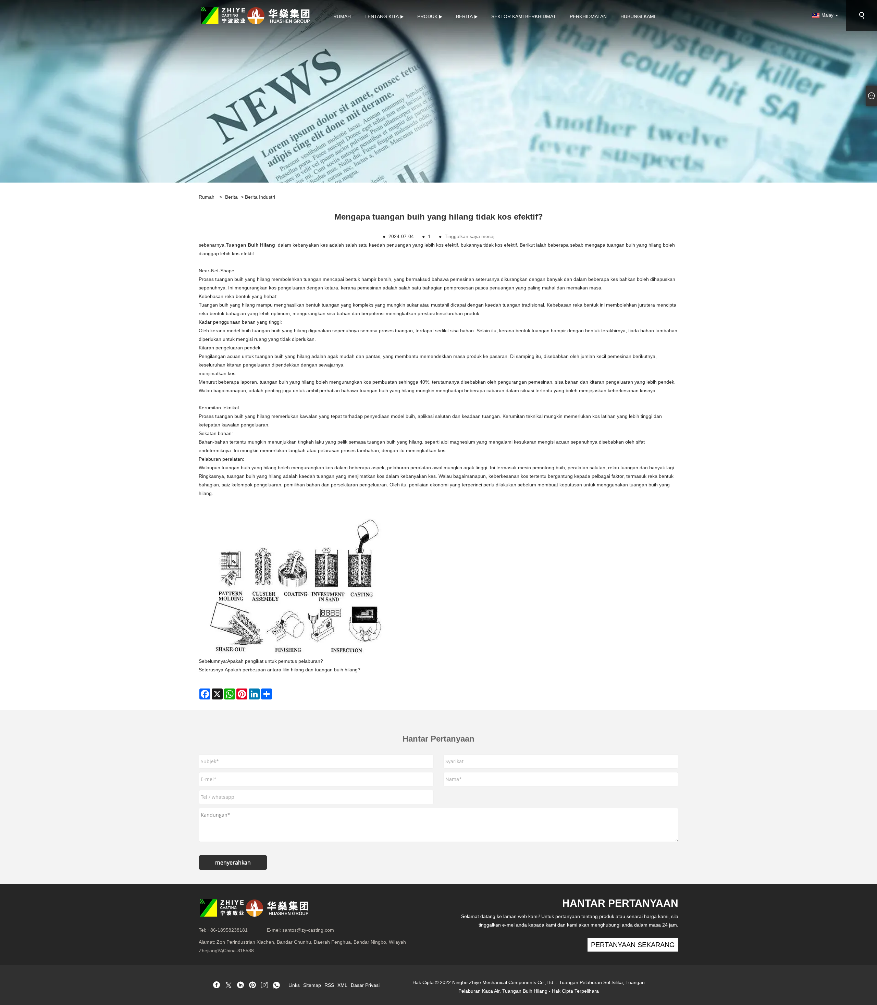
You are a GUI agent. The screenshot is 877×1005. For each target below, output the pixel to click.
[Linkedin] (240, 985)
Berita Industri (260, 197)
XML (342, 985)
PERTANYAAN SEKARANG (633, 944)
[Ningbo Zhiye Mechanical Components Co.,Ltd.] (255, 15)
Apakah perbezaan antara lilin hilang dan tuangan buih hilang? (292, 669)
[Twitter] (228, 985)
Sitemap (312, 985)
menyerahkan (233, 862)
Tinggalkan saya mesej (469, 236)
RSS (329, 985)
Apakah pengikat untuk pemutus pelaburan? (275, 661)
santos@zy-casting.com (308, 930)
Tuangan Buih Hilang (250, 245)
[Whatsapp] (276, 985)
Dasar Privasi (365, 985)
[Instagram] (264, 985)
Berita (231, 197)
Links (294, 985)
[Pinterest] (252, 985)
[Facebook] (216, 985)
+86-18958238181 (228, 930)
